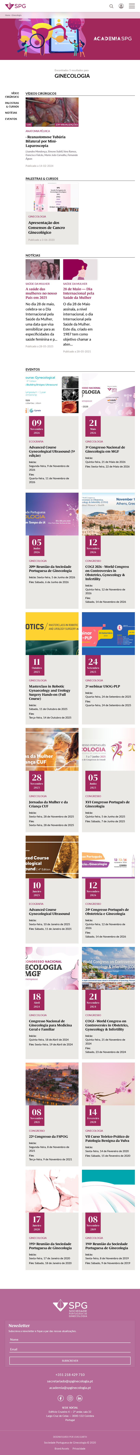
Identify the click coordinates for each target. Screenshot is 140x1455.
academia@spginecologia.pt (70, 1387)
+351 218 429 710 (70, 1374)
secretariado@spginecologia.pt (70, 1381)
